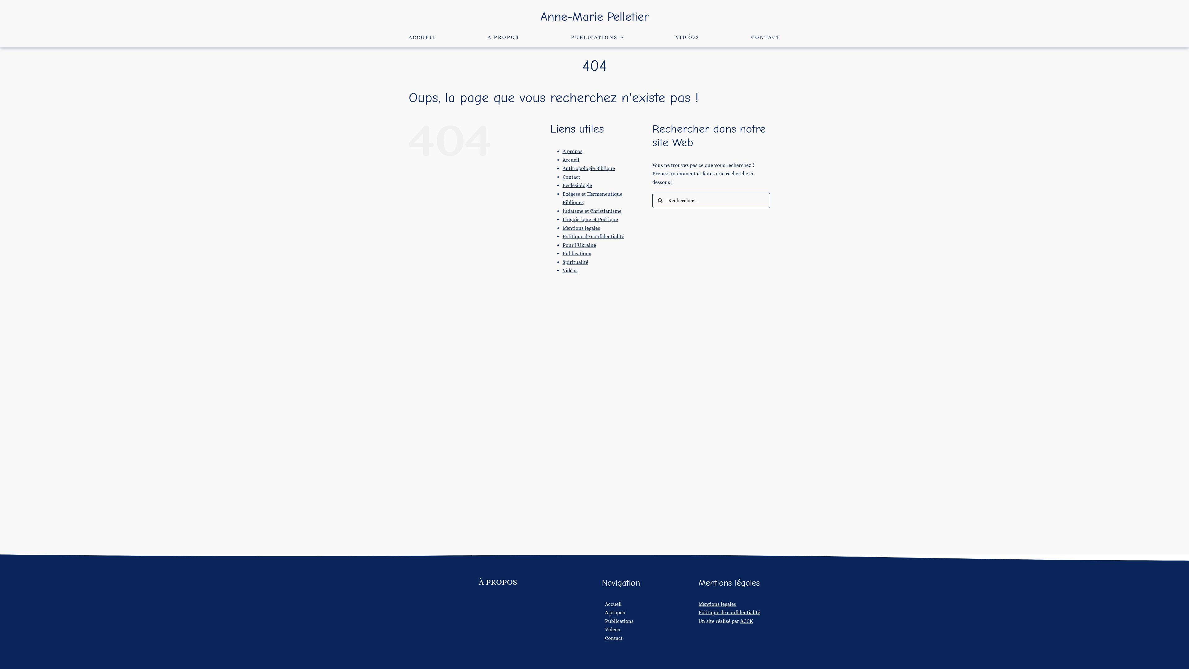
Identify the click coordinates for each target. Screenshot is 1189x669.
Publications (577, 253)
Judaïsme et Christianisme (592, 211)
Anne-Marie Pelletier (594, 17)
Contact (571, 177)
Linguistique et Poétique (590, 219)
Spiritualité (575, 262)
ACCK (746, 621)
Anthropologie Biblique (589, 168)
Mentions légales (581, 228)
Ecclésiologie (577, 185)
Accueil (571, 160)
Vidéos (570, 270)
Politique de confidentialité (593, 236)
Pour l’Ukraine (579, 245)
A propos (572, 151)
